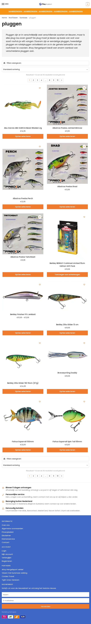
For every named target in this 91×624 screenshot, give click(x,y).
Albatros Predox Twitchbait (22, 257)
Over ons (6, 525)
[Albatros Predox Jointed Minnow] (67, 104)
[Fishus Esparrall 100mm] (22, 418)
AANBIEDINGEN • (31, 11)
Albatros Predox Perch (23, 198)
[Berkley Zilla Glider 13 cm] (67, 301)
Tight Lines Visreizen (10, 580)
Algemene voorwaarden (12, 528)
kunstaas (23, 17)
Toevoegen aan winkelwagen (67, 274)
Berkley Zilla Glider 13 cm (67, 324)
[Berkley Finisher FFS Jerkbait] (22, 296)
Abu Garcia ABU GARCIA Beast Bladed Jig (23, 128)
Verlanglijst (6, 557)
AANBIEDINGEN (76, 11)
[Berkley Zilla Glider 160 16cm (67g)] (22, 360)
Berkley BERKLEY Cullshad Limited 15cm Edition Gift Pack (67, 264)
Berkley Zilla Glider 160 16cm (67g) (23, 383)
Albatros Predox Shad (67, 186)
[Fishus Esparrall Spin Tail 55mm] (67, 418)
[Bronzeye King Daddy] (67, 355)
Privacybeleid (7, 532)
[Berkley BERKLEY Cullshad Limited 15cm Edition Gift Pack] (67, 237)
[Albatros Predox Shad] (67, 163)
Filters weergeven (14, 63)
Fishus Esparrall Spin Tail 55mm (67, 441)
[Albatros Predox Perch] (22, 169)
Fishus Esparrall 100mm (23, 441)
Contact (5, 542)
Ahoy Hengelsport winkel (12, 569)
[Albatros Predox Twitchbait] (22, 233)
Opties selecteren (23, 136)
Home (4, 17)
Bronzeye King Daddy (67, 373)
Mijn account (7, 554)
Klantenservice (8, 539)
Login (4, 551)
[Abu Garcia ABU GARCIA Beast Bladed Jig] (22, 104)
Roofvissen (13, 17)
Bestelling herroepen (9, 612)
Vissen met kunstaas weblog (14, 573)
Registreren (7, 561)
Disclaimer (6, 535)
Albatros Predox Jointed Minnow (67, 128)
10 (57, 80)
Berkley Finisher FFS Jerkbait (23, 314)
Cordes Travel (8, 576)
